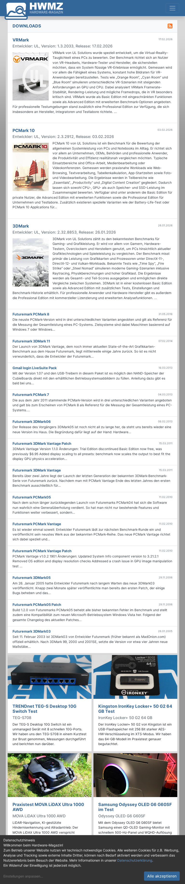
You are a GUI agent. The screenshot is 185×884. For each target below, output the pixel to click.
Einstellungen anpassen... (23, 876)
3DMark (21, 226)
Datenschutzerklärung (134, 860)
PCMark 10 (24, 130)
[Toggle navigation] (172, 8)
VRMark (21, 39)
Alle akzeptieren (162, 876)
